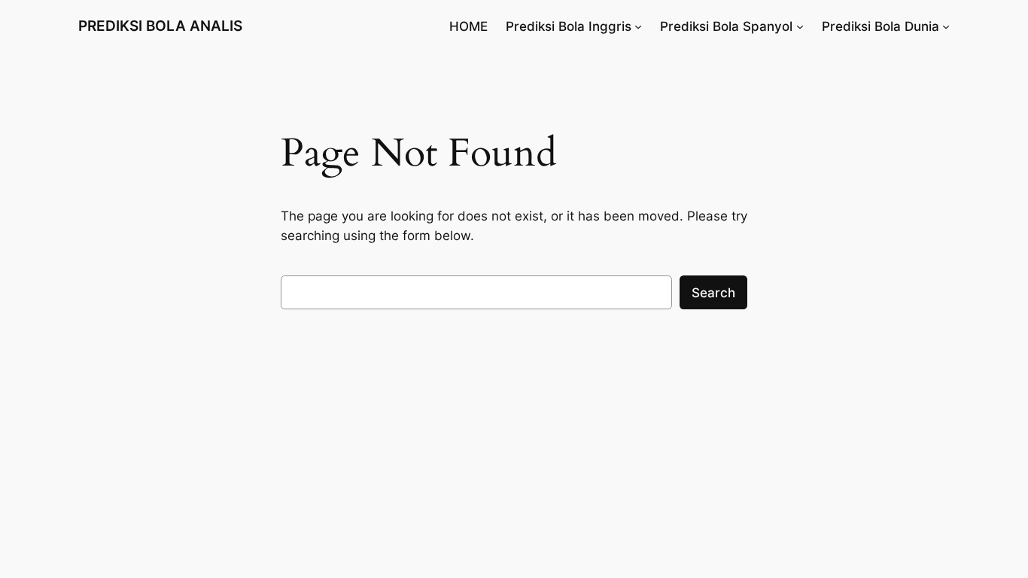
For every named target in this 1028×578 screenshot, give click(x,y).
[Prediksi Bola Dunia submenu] (946, 26)
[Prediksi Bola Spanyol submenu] (800, 26)
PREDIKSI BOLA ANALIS (160, 26)
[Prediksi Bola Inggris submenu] (638, 26)
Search (713, 292)
